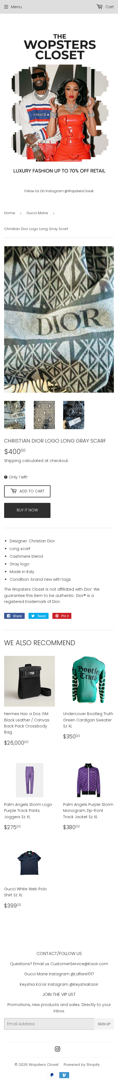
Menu (16, 7)
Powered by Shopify (82, 1064)
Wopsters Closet (43, 1064)
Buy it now (27, 510)
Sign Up (104, 1024)
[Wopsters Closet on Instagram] (57, 1050)
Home (9, 213)
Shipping (12, 460)
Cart (109, 7)
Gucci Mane (37, 213)
